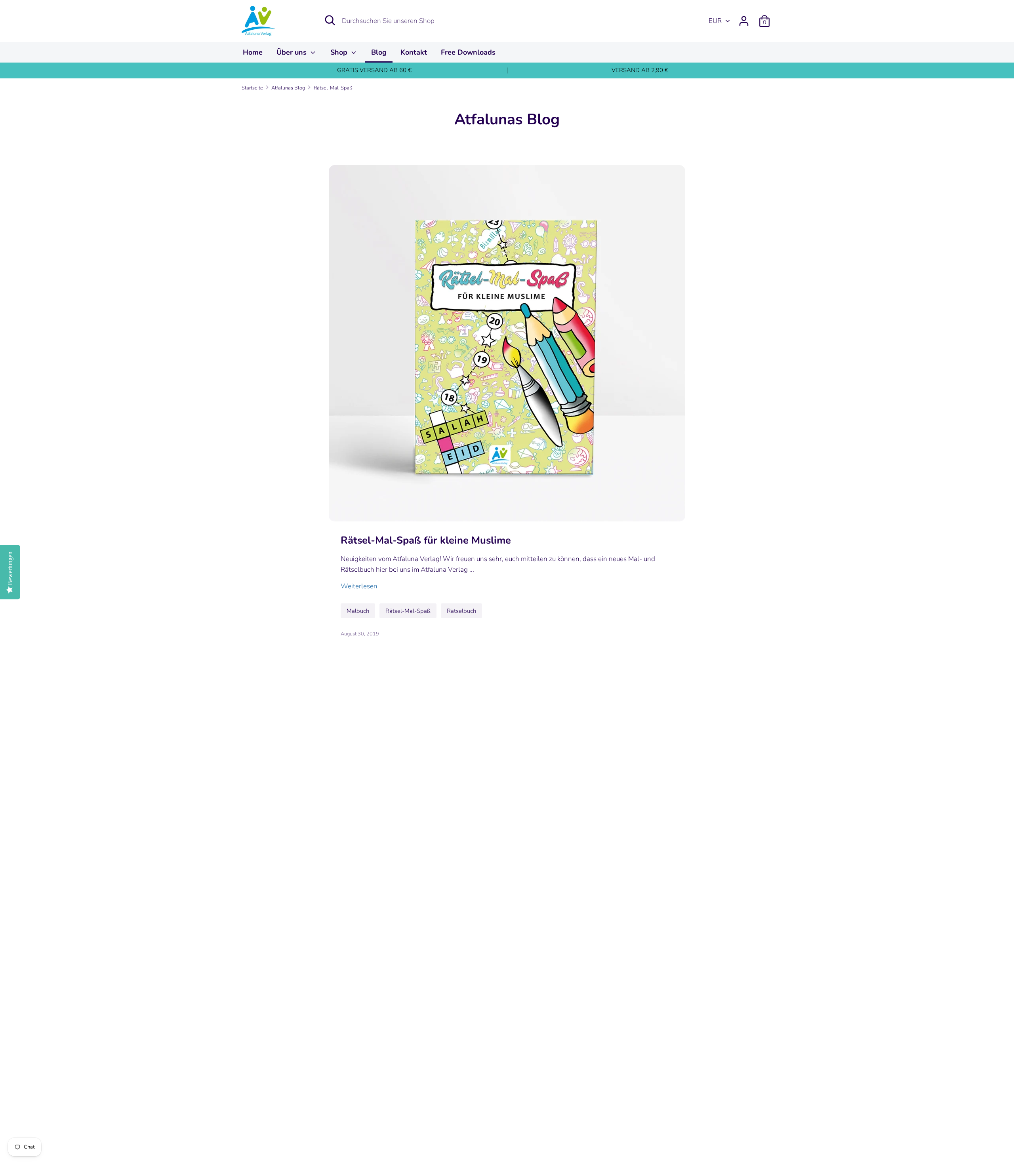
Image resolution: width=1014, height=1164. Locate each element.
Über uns (292, 52)
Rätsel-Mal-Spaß (408, 611)
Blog (379, 52)
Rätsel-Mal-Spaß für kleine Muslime (426, 540)
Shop (339, 52)
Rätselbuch (461, 611)
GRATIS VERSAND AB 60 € (374, 70)
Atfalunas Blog (507, 119)
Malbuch (358, 611)
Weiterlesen (359, 586)
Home (253, 52)
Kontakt (413, 52)
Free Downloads (468, 52)
